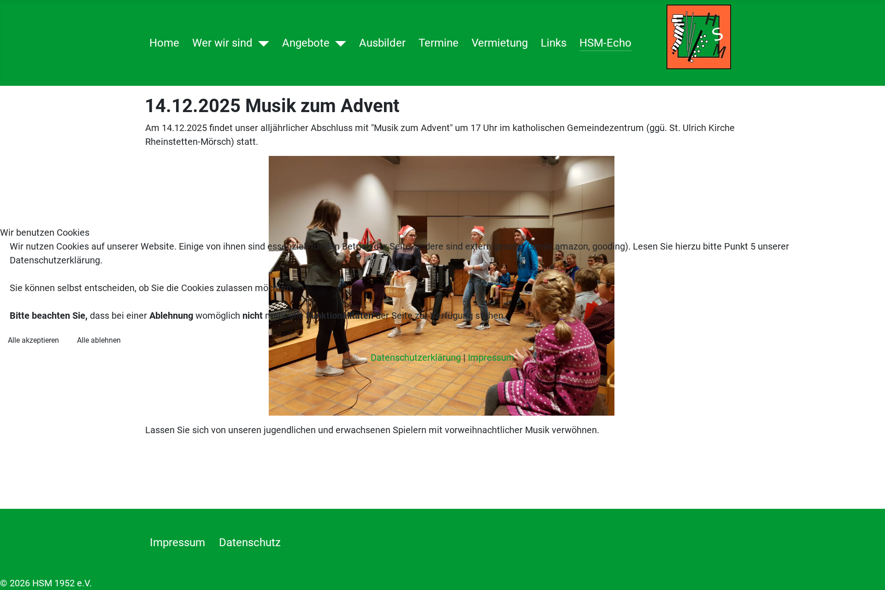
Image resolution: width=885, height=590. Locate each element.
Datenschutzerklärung (416, 357)
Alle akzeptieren (33, 340)
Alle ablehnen (99, 340)
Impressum (491, 357)
